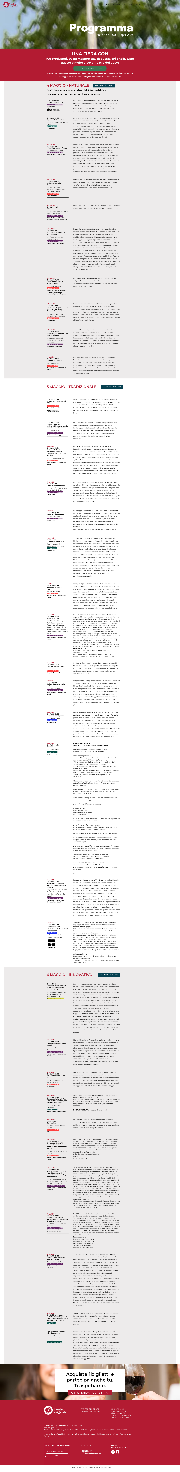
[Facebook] (117, 1452)
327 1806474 (116, 77)
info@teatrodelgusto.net (93, 77)
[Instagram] (113, 1452)
